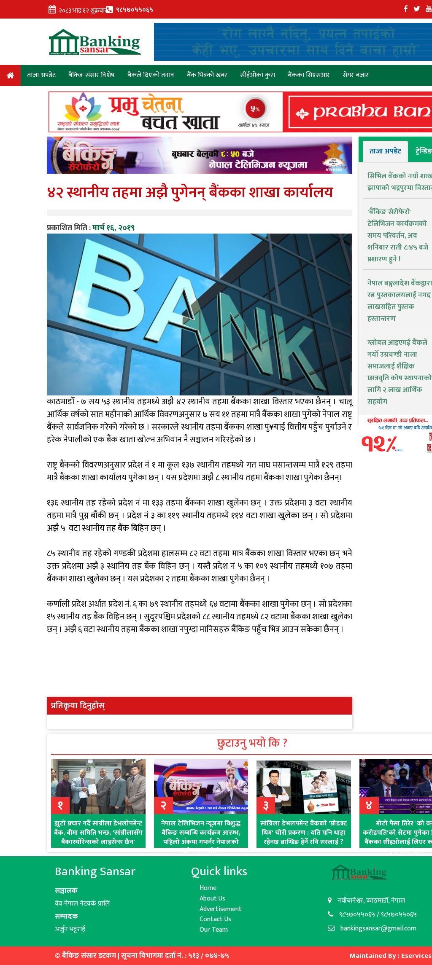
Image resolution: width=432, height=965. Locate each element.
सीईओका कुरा (257, 75)
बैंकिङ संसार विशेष (91, 75)
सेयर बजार (356, 75)
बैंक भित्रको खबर (207, 75)
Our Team (214, 929)
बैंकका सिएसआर (309, 75)
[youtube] (429, 9)
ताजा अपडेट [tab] (385, 151)
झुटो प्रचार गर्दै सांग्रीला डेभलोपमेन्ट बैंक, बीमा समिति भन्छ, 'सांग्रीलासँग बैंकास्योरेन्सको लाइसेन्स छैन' (98, 833)
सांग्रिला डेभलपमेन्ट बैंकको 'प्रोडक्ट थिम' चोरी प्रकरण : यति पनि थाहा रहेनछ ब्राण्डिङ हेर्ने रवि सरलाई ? (303, 833)
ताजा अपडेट (41, 75)
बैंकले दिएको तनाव (150, 75)
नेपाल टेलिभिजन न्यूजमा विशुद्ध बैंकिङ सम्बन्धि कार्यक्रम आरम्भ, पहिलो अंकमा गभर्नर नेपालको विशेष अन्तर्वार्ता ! (200, 837)
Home (10, 77)
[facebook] (406, 9)
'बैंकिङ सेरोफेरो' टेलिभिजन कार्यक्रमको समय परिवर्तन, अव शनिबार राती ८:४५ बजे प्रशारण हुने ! (397, 235)
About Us (212, 898)
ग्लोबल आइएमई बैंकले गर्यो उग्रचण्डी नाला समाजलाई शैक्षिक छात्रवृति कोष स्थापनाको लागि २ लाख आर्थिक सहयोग (399, 372)
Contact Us (215, 919)
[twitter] (416, 9)
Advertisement (221, 909)
